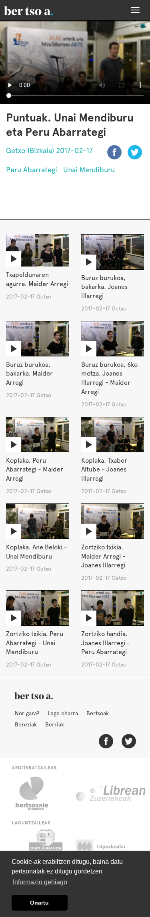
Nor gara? (27, 713)
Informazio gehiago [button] (40, 882)
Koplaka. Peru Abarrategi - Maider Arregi (34, 470)
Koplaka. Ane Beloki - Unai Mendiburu (36, 551)
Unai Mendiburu (89, 169)
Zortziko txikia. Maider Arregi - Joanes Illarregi (103, 556)
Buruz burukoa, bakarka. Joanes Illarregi (104, 287)
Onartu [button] (39, 902)
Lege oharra (63, 713)
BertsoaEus (40, 10)
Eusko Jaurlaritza (45, 849)
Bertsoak (97, 713)
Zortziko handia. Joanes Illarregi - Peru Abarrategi (105, 643)
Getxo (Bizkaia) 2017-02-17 (49, 150)
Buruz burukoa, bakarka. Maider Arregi (29, 374)
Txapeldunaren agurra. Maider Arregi (37, 279)
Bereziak (26, 724)
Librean (111, 794)
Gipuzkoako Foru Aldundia (108, 849)
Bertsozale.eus (37, 794)
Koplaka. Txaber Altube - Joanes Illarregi (104, 470)
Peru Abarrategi (31, 169)
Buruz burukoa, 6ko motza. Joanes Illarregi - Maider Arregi (109, 378)
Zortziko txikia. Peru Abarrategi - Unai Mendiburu (34, 643)
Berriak (54, 724)
